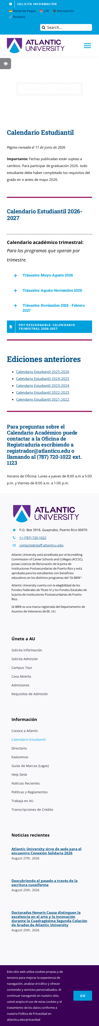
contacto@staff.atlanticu (38, 545)
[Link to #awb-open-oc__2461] (5, 63)
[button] (49, 275)
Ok (82, 996)
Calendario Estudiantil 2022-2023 (42, 392)
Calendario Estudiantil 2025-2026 (42, 371)
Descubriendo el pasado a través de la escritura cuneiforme (45, 882)
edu (61, 545)
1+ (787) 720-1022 (32, 537)
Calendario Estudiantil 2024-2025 (42, 378)
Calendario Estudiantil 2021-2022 (42, 399)
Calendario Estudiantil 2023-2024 (42, 385)
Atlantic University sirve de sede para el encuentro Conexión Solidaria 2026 (47, 851)
